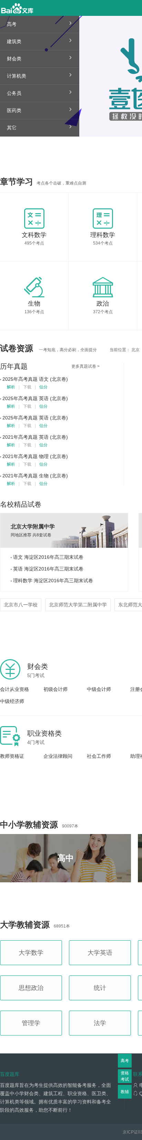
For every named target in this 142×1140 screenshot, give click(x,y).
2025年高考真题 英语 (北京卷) (35, 398)
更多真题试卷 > (85, 366)
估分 (43, 387)
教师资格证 (12, 756)
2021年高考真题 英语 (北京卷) (35, 437)
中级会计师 (99, 689)
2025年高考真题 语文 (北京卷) (35, 379)
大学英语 (100, 952)
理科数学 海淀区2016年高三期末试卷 (52, 580)
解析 (11, 387)
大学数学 (31, 952)
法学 (100, 1023)
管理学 (31, 1023)
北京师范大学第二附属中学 (78, 604)
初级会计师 (55, 689)
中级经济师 (12, 701)
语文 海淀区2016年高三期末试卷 (47, 557)
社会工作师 (99, 756)
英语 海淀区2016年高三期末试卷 (47, 568)
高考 (125, 1060)
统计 (100, 987)
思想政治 (31, 987)
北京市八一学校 (21, 604)
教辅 (125, 1091)
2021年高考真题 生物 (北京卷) (35, 475)
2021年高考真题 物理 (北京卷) (35, 456)
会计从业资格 (14, 689)
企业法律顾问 (57, 756)
